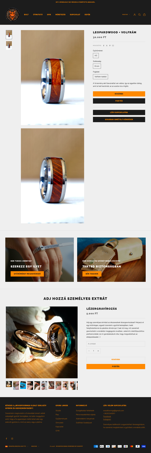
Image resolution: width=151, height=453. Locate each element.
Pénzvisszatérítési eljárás (85, 414)
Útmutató (38, 14)
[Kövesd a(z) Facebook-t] (6, 439)
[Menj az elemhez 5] (37, 385)
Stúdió (58, 411)
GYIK (49, 14)
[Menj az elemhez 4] (30, 385)
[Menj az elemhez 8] (58, 385)
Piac (57, 414)
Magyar (125, 14)
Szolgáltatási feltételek (85, 411)
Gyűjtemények (61, 419)
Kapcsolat (75, 14)
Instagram (107, 419)
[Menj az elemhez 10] (73, 385)
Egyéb (87, 14)
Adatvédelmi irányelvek (85, 419)
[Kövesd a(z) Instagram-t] (12, 439)
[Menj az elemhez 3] (23, 385)
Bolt (26, 14)
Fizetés (119, 101)
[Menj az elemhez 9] (65, 385)
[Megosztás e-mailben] (113, 45)
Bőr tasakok (92, 274)
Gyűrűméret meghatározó (27, 274)
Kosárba (119, 94)
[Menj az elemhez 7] (51, 385)
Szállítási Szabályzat (84, 423)
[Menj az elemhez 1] (9, 34)
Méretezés (60, 14)
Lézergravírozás (101, 308)
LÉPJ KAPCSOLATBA (119, 112)
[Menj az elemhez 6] (44, 385)
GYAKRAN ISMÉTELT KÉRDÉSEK (119, 119)
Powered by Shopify (75, 446)
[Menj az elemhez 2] (9, 45)
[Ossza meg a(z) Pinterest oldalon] (110, 45)
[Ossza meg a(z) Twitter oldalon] (107, 45)
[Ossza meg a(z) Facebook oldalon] (104, 45)
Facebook (107, 416)
